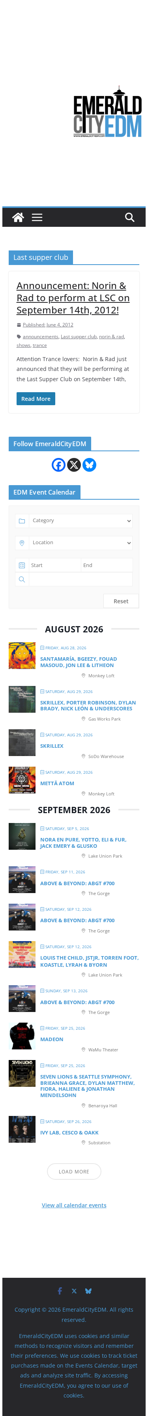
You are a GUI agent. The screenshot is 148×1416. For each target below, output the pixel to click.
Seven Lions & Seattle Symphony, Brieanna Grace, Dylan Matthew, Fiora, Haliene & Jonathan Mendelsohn (87, 1086)
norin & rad (111, 336)
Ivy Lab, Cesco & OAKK (69, 1132)
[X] (74, 465)
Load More (74, 1171)
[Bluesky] (89, 465)
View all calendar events (74, 1205)
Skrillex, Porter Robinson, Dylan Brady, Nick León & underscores (88, 705)
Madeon (52, 1039)
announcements (40, 336)
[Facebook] (59, 465)
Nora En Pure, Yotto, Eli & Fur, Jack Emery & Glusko (83, 842)
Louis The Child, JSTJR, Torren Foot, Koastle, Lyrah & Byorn (89, 961)
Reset (121, 601)
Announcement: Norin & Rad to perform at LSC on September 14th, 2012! (73, 297)
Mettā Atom (57, 783)
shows (23, 345)
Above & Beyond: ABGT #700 (77, 883)
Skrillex (52, 745)
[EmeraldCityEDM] (18, 217)
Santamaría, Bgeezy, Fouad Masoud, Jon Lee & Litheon (78, 662)
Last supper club (79, 336)
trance (40, 345)
